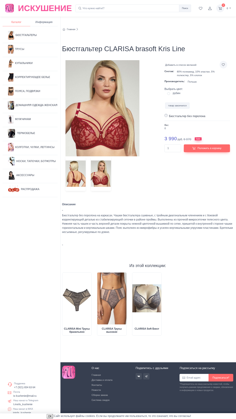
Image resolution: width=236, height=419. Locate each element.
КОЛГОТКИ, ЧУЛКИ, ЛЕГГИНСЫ (34, 147)
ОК (50, 416)
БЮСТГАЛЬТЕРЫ (26, 35)
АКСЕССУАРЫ (25, 175)
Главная (71, 29)
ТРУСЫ (19, 49)
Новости (96, 390)
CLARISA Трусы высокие (112, 330)
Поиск (185, 8)
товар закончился (177, 105)
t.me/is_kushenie (22, 404)
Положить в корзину (209, 148)
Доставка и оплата (102, 380)
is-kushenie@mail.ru (24, 395)
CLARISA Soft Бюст (147, 328)
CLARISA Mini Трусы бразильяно (77, 330)
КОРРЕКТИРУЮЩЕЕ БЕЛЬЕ (32, 77)
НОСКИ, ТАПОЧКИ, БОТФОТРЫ (36, 161)
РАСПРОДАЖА (30, 189)
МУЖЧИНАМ (23, 119)
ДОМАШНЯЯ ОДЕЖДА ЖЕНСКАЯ (36, 105)
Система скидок (101, 400)
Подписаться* (221, 377)
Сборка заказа (100, 395)
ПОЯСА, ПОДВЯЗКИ (27, 91)
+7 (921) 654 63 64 (24, 387)
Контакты (97, 385)
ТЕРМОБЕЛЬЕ (25, 133)
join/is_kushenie (22, 412)
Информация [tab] (44, 22)
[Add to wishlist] (223, 64)
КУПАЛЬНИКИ (24, 63)
